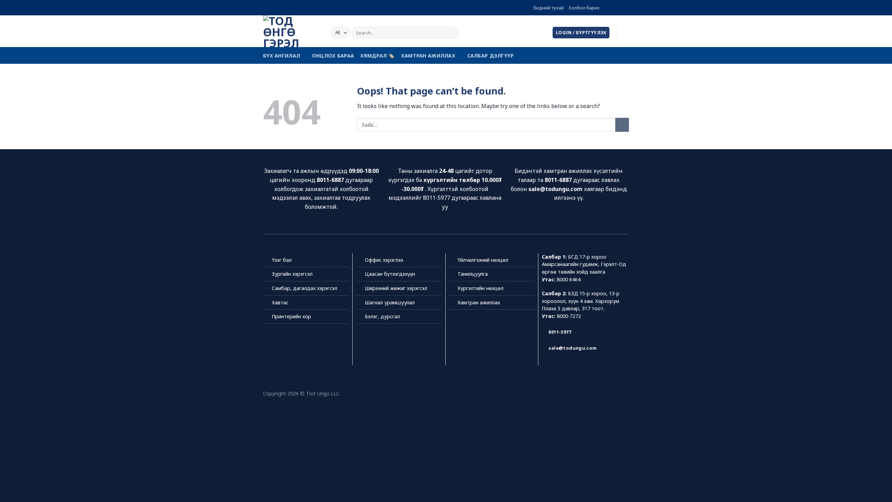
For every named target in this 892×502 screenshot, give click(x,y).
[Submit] (452, 33)
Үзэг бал (282, 260)
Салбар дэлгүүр (490, 55)
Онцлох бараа (333, 55)
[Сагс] (625, 32)
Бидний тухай (548, 8)
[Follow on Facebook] (605, 7)
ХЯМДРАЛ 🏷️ (377, 55)
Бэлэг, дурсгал (382, 316)
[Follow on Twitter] (619, 7)
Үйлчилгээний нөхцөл (482, 260)
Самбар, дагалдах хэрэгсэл (304, 288)
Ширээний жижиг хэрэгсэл (396, 288)
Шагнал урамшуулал (390, 302)
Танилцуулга (472, 274)
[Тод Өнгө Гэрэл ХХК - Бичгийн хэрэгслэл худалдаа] (292, 31)
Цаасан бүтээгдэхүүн (390, 274)
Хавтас (280, 302)
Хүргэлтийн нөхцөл (480, 288)
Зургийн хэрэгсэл (292, 274)
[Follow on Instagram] (612, 7)
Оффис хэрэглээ (384, 260)
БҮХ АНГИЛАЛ (281, 55)
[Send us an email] (625, 7)
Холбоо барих (584, 8)
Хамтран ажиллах (428, 55)
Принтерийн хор (291, 316)
